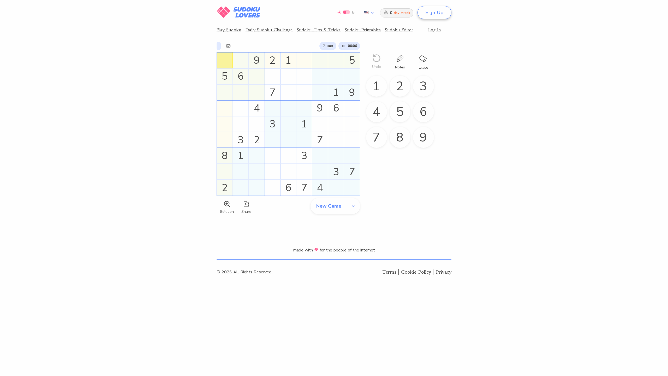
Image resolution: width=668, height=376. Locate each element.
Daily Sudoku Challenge (269, 29)
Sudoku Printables (363, 29)
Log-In (434, 29)
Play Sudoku (229, 29)
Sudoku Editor (399, 29)
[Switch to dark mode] (346, 12)
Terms (389, 272)
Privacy (443, 272)
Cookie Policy (416, 272)
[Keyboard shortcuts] (228, 46)
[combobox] (368, 12)
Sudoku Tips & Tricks (319, 29)
